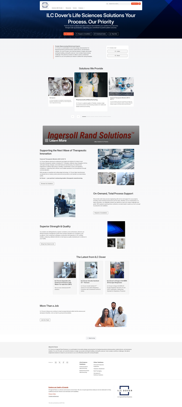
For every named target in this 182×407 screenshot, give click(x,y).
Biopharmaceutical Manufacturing (84, 371)
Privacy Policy (52, 394)
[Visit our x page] (59, 362)
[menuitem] (58, 8)
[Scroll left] (72, 116)
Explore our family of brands (58, 387)
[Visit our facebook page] (63, 362)
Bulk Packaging (97, 371)
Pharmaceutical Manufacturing (83, 367)
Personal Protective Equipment (99, 365)
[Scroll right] (78, 116)
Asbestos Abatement (99, 368)
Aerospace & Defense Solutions (98, 374)
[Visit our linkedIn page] (55, 362)
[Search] (107, 3)
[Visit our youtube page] (67, 362)
